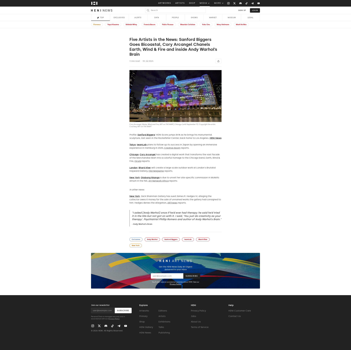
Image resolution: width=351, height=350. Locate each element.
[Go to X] (234, 3)
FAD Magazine (156, 171)
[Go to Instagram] (228, 3)
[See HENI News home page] (101, 10)
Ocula (138, 161)
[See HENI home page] (94, 3)
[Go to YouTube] (258, 3)
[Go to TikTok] (246, 3)
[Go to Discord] (240, 3)
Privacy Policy (175, 284)
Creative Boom (172, 148)
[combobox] (242, 10)
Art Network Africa (158, 181)
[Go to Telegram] (252, 3)
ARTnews (172, 202)
